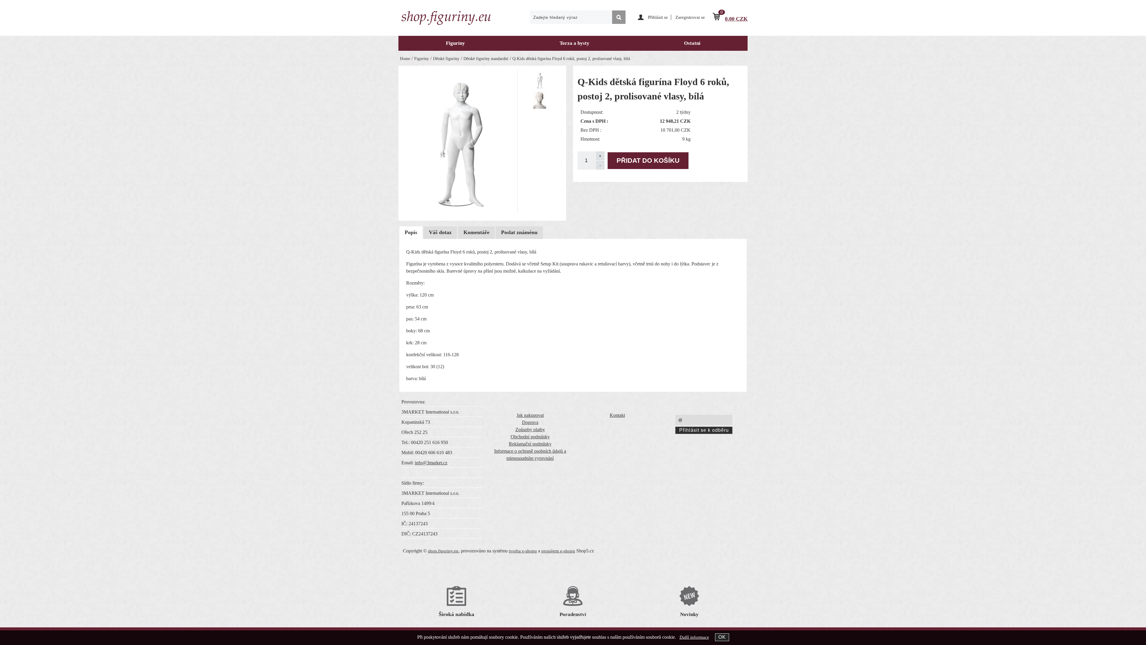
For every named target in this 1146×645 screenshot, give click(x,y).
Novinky (689, 614)
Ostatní (692, 43)
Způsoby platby (530, 429)
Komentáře (476, 232)
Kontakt (617, 415)
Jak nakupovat (530, 415)
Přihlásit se (658, 17)
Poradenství (573, 614)
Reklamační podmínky (530, 443)
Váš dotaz (440, 232)
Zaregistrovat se (690, 17)
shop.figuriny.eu (443, 551)
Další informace (694, 637)
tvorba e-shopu (523, 551)
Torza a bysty (574, 43)
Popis (411, 232)
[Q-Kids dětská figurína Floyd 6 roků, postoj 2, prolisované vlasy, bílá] (460, 140)
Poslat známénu (519, 232)
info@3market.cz (431, 462)
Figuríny (455, 43)
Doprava (530, 422)
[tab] (411, 232)
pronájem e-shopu (558, 551)
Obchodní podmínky (530, 436)
